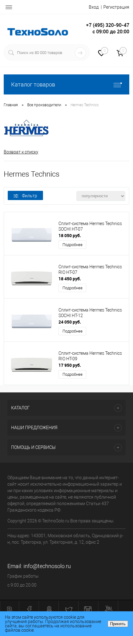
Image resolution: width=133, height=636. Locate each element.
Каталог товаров (33, 84)
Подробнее (72, 244)
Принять (118, 623)
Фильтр (29, 195)
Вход (94, 7)
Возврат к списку (21, 151)
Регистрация (116, 7)
